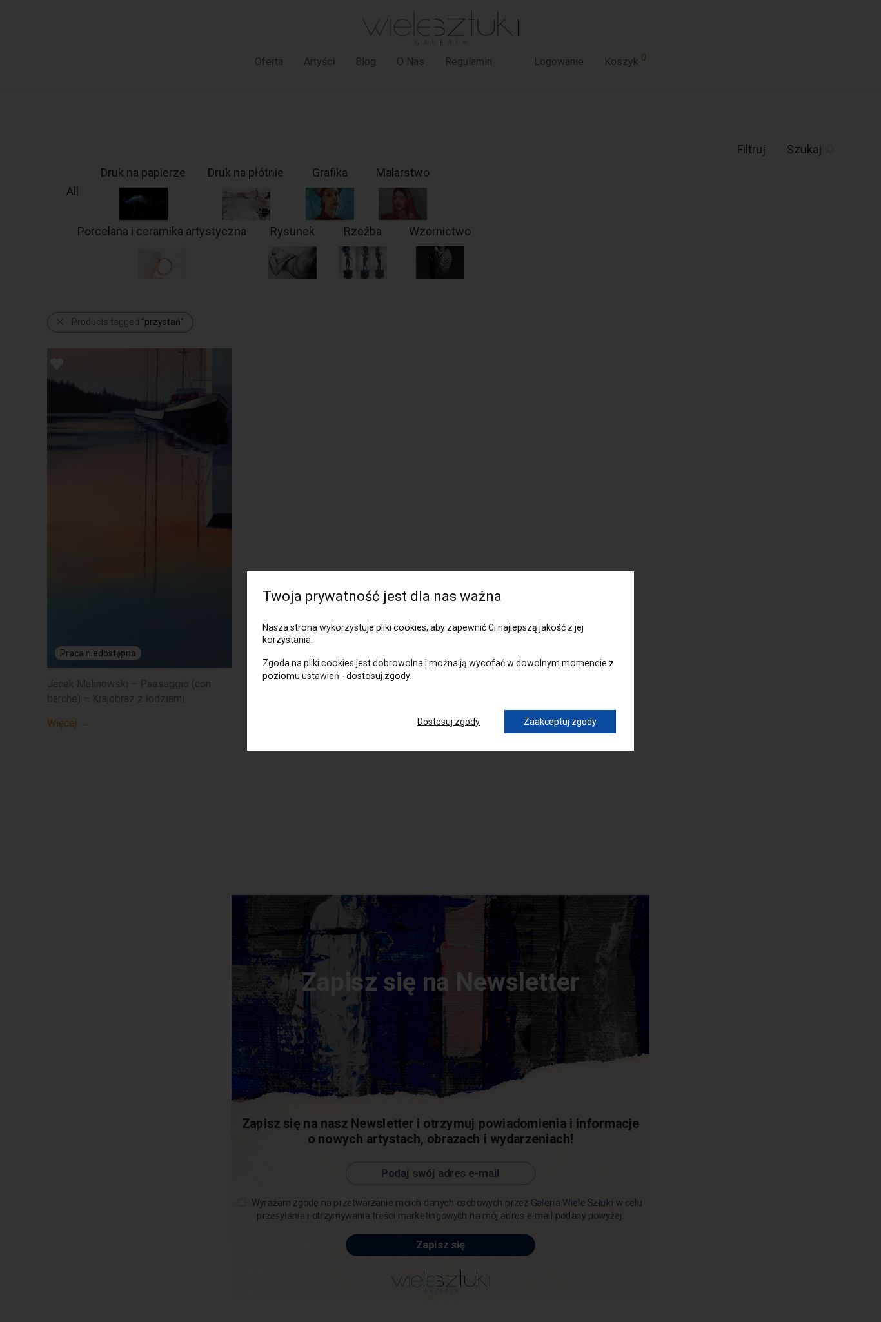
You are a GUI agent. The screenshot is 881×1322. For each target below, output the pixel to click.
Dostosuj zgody (448, 721)
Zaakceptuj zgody (560, 721)
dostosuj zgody (378, 676)
